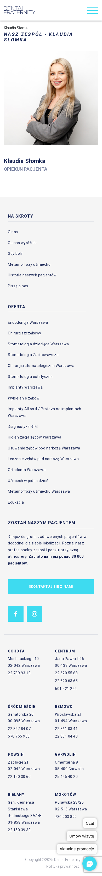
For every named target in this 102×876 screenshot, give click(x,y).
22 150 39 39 (19, 830)
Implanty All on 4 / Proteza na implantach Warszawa (44, 412)
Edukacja (16, 502)
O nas (13, 232)
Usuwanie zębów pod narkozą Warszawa (44, 448)
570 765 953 (19, 736)
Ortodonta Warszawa (27, 470)
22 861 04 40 (66, 736)
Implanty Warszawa (25, 387)
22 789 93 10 (19, 673)
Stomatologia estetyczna (30, 376)
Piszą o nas (18, 286)
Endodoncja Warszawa (28, 322)
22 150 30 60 (19, 777)
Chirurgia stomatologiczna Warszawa (41, 366)
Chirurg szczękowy (24, 333)
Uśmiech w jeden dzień (28, 481)
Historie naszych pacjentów (32, 275)
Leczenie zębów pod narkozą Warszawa (43, 459)
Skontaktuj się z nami (51, 586)
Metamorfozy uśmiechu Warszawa (39, 491)
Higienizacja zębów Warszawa (34, 437)
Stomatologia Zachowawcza (33, 355)
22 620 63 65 (66, 681)
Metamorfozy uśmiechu (29, 264)
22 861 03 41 (66, 729)
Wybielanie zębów (23, 398)
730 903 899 (66, 817)
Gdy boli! (15, 253)
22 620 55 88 (66, 673)
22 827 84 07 (19, 729)
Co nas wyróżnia (22, 243)
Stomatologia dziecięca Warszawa (38, 344)
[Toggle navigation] (92, 10)
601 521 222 (66, 689)
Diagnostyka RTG (23, 426)
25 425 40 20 (66, 777)
